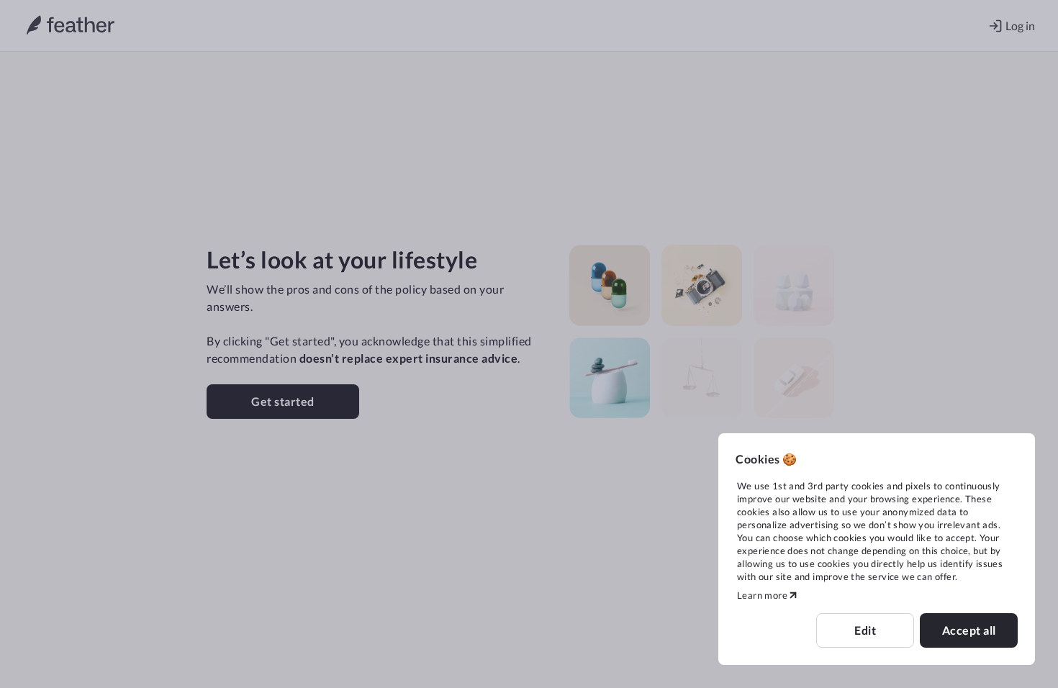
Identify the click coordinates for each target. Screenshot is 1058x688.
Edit (865, 630)
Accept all (969, 630)
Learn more (762, 595)
